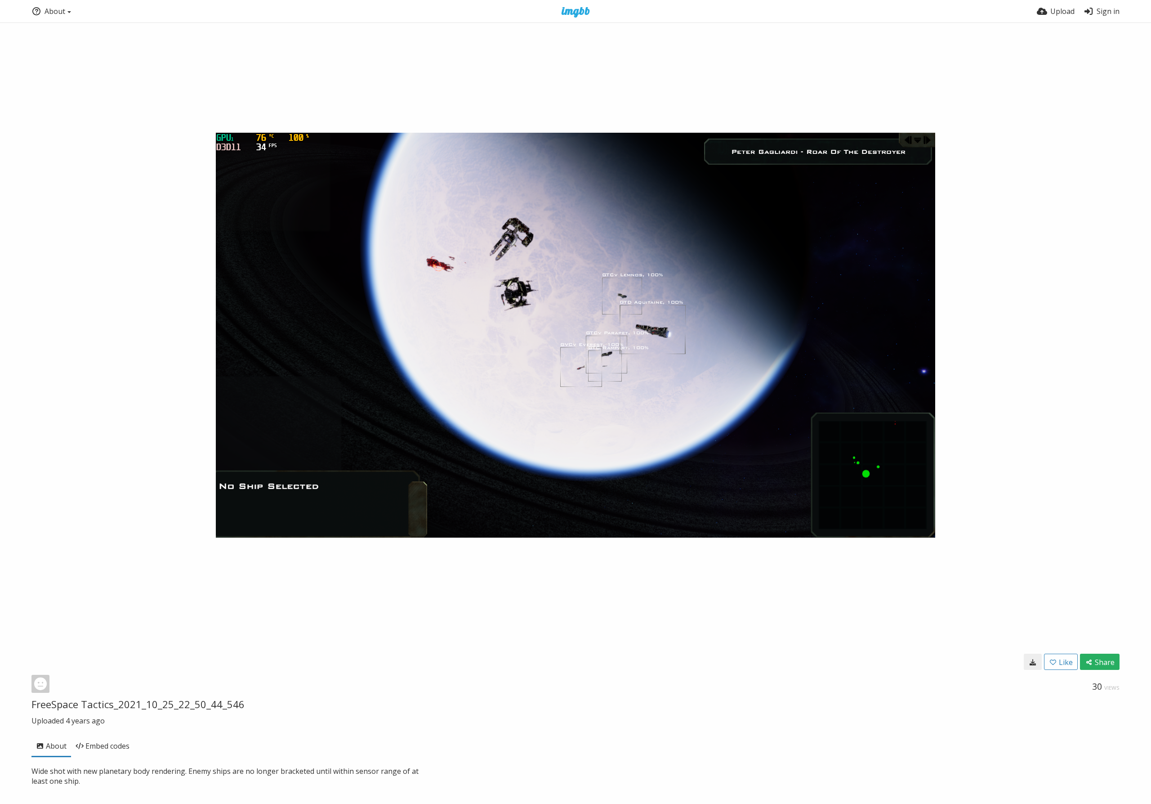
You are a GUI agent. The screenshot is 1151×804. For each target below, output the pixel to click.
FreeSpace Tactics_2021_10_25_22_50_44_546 (138, 704)
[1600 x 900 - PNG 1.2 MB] (1033, 662)
